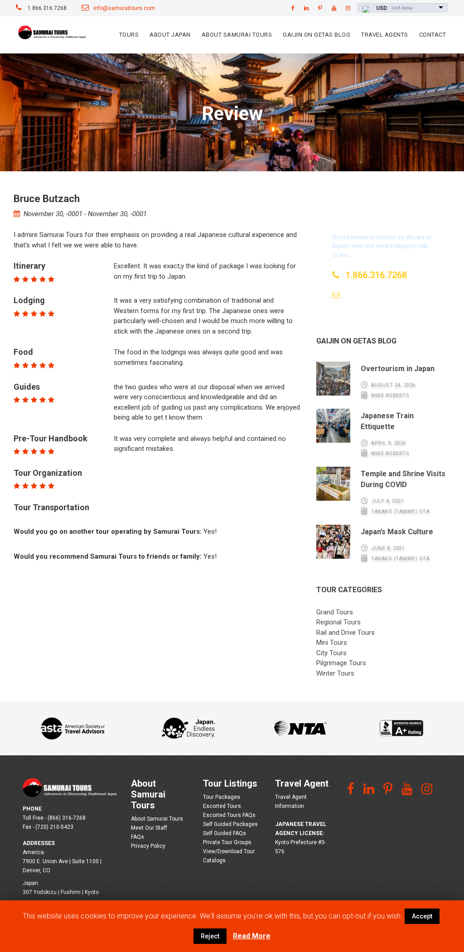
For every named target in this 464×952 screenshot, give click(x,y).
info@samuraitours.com (124, 8)
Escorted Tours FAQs (229, 815)
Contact (432, 34)
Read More (252, 936)
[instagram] (348, 8)
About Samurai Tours (237, 34)
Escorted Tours (222, 806)
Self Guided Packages (230, 824)
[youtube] (334, 8)
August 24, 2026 (393, 385)
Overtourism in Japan (398, 368)
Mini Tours (331, 642)
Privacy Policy (148, 846)
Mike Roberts (390, 395)
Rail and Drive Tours (345, 632)
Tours (129, 34)
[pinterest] (320, 8)
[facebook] (293, 8)
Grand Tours (334, 612)
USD (381, 8)
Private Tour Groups (227, 842)
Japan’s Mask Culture (397, 531)
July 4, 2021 (387, 501)
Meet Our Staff (149, 828)
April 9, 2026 (388, 443)
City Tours (331, 653)
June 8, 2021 (388, 548)
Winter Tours (335, 673)
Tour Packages (221, 797)
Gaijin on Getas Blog (316, 34)
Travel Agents (384, 34)
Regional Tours (338, 622)
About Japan (170, 34)
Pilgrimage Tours (341, 663)
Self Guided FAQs (224, 833)
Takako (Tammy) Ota (400, 511)
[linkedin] (306, 8)
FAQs (137, 837)
